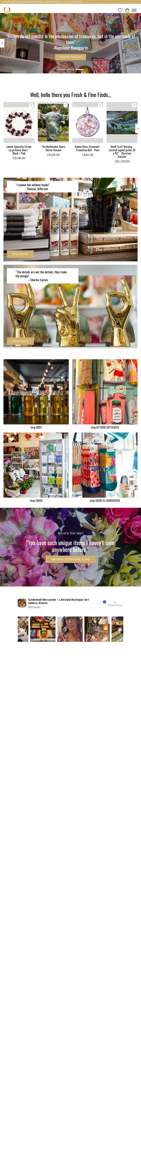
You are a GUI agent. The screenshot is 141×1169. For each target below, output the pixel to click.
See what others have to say (70, 559)
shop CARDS (36, 501)
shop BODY (36, 427)
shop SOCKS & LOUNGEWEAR (105, 501)
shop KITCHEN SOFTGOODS (105, 427)
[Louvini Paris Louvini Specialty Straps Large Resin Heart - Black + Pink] (18, 122)
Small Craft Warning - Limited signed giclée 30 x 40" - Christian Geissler (122, 152)
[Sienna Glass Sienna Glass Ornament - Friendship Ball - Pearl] (87, 122)
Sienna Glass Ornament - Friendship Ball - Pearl (88, 148)
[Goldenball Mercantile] (6, 10)
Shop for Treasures (70, 56)
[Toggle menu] (134, 10)
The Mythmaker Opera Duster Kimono (53, 148)
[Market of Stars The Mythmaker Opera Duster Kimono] (53, 122)
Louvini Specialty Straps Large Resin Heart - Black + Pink (18, 150)
